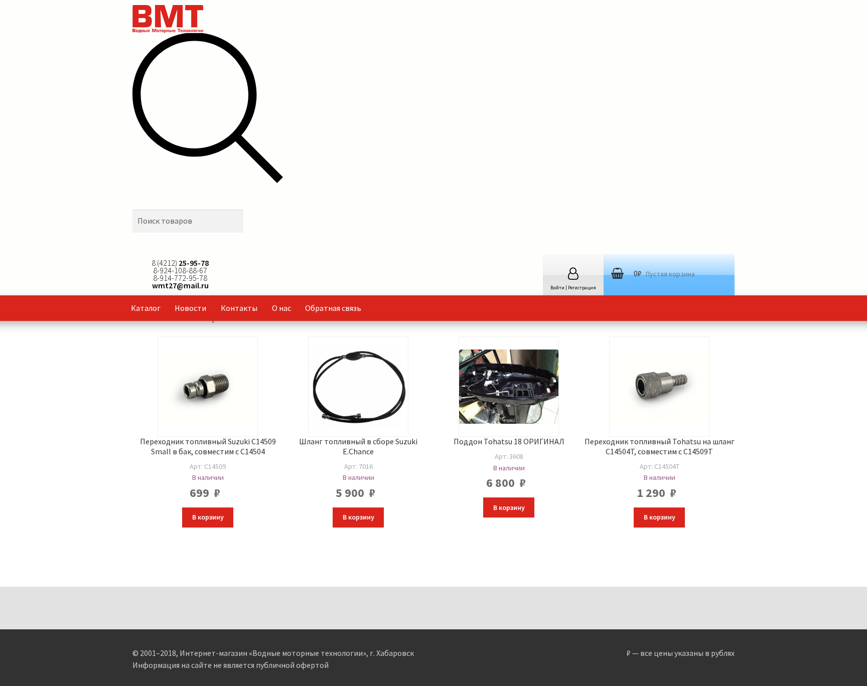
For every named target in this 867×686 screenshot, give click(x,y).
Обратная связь (333, 308)
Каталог (146, 308)
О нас (281, 308)
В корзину (208, 517)
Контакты (239, 308)
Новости (190, 308)
